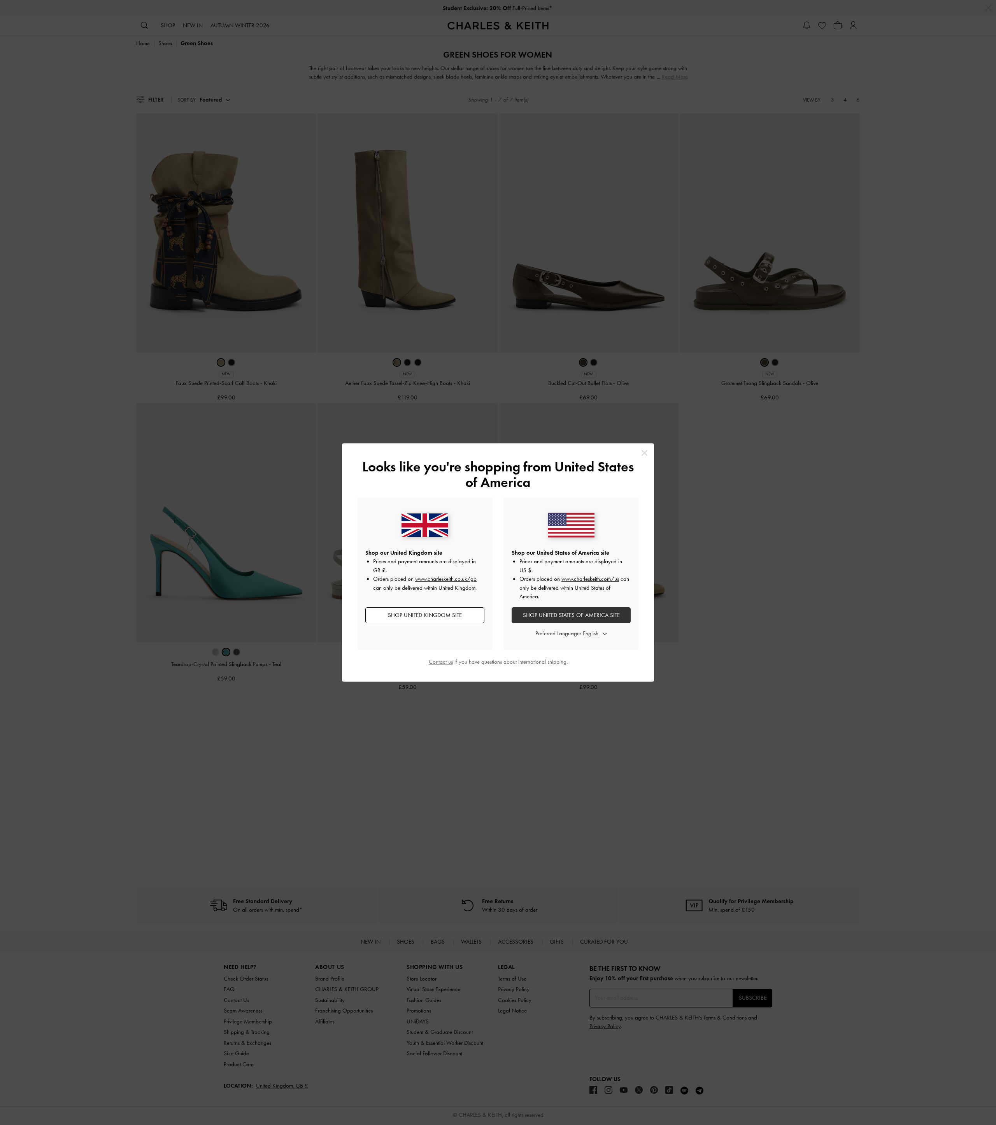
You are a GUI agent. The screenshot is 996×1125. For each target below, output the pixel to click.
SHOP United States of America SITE (571, 615)
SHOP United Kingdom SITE (425, 615)
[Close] (644, 453)
